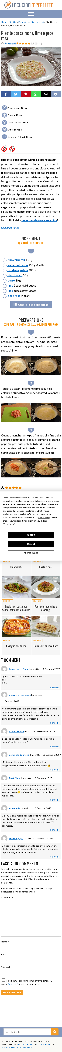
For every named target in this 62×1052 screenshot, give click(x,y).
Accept (31, 535)
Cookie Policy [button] (43, 518)
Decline (31, 544)
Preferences (31, 553)
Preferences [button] (9, 524)
